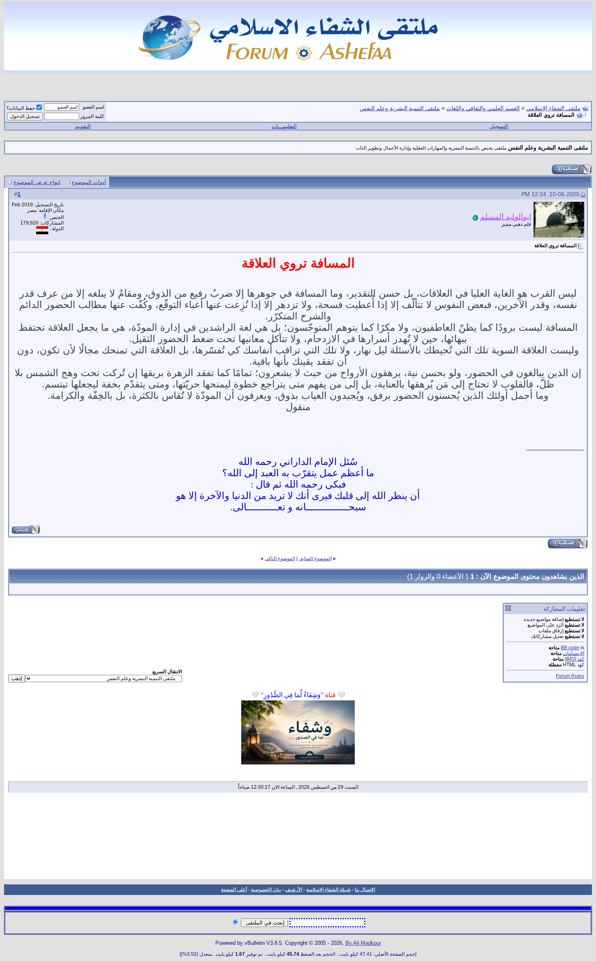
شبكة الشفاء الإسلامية (328, 890)
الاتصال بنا (365, 890)
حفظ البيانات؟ (20, 108)
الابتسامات (573, 653)
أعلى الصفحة (234, 890)
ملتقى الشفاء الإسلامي (553, 108)
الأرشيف (293, 890)
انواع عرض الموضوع (37, 182)
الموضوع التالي (280, 558)
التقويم (83, 126)
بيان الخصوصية (266, 890)
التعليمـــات (284, 126)
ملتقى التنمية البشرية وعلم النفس (400, 108)
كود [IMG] (574, 659)
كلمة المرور (92, 116)
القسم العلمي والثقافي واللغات (483, 108)
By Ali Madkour (363, 943)
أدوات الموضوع (89, 182)
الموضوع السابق (315, 558)
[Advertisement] (298, 838)
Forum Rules (570, 676)
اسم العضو (93, 107)
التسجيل (499, 126)
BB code (570, 648)
